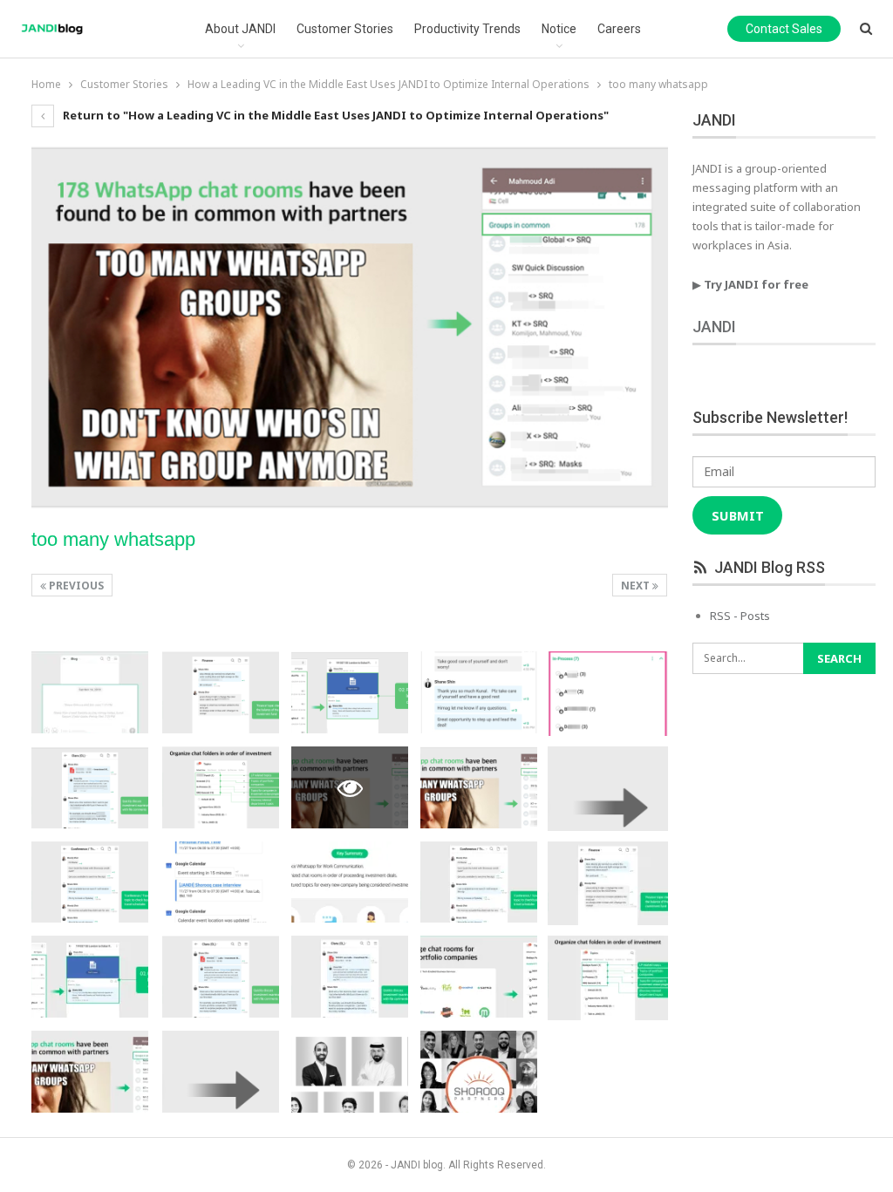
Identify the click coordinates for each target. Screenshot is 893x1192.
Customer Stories (345, 29)
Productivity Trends (467, 29)
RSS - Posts (740, 615)
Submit (738, 515)
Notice (559, 29)
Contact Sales (784, 29)
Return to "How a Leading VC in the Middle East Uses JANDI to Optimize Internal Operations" (334, 115)
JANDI (714, 326)
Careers (619, 29)
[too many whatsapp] (89, 692)
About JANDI (240, 29)
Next (636, 585)
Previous (75, 585)
